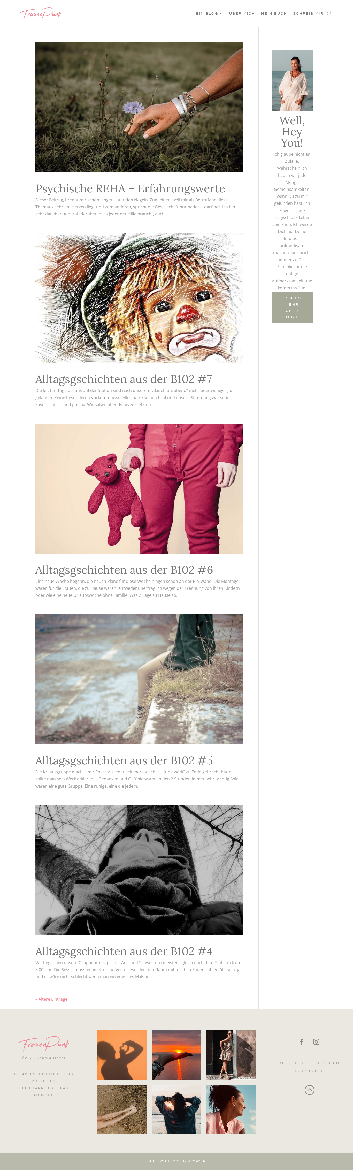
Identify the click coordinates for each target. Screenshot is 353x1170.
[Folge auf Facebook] (302, 1042)
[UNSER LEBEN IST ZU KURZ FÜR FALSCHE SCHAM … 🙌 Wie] (231, 1055)
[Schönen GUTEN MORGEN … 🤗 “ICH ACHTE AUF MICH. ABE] (176, 1109)
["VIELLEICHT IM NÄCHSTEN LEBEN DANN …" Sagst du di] (231, 1109)
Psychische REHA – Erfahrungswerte (130, 188)
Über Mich (242, 14)
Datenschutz (294, 1063)
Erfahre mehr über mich (292, 308)
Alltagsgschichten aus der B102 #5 (124, 760)
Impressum (327, 1063)
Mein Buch (274, 14)
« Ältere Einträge (51, 999)
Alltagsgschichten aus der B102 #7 (123, 379)
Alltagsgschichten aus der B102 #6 (124, 570)
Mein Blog (205, 14)
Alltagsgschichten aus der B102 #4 (124, 951)
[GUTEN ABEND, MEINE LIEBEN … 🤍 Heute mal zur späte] (176, 1055)
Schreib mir (308, 14)
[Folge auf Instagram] (316, 1042)
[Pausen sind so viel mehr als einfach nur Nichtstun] (122, 1109)
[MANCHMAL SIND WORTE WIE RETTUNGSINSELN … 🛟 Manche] (122, 1055)
